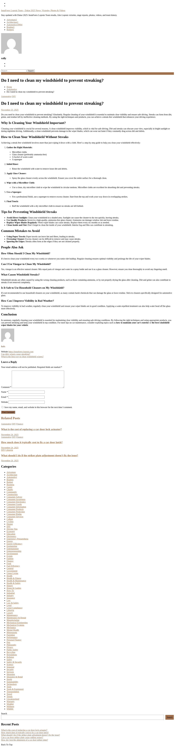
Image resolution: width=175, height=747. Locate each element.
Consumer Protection (16, 512)
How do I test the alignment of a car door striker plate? (24, 740)
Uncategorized (13, 699)
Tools (9, 687)
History (10, 585)
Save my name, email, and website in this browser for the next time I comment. (38, 407)
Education (11, 534)
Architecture (12, 22)
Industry (10, 595)
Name (4, 392)
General (10, 568)
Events (9, 556)
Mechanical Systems (15, 625)
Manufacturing (13, 620)
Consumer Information (16, 507)
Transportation (13, 691)
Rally (3, 346)
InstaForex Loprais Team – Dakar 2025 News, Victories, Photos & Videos (33, 10)
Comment (6, 387)
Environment (12, 553)
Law (9, 600)
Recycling (11, 652)
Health (9, 576)
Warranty (10, 701)
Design (10, 524)
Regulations (12, 654)
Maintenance (12, 615)
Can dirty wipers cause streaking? (15, 354)
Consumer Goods (14, 504)
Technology (12, 684)
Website (4, 402)
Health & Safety (14, 583)
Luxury (10, 613)
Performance (12, 637)
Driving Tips (12, 529)
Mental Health (13, 630)
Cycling (10, 521)
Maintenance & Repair (16, 618)
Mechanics (11, 627)
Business (10, 484)
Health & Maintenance (16, 581)
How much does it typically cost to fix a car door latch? (32, 442)
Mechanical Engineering (17, 622)
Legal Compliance (14, 608)
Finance (19, 424)
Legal (9, 605)
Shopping (11, 674)
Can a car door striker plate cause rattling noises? (22, 737)
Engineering (12, 546)
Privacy (10, 647)
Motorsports (12, 632)
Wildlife (10, 709)
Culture (10, 519)
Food (9, 563)
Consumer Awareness (16, 499)
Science (10, 664)
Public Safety (12, 650)
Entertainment (13, 549)
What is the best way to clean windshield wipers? (22, 356)
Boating (10, 27)
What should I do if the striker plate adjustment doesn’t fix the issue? (39, 455)
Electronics (11, 536)
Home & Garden (14, 588)
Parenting (11, 635)
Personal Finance (14, 640)
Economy (11, 531)
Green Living (12, 573)
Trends (9, 696)
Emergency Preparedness (17, 539)
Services (10, 672)
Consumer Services (15, 516)
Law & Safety (13, 603)
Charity (10, 489)
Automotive (14, 25)
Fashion (10, 558)
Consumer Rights (14, 514)
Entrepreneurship (14, 551)
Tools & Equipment (15, 689)
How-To (10, 590)
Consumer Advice (14, 497)
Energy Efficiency (14, 544)
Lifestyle (9, 450)
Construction (12, 494)
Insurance (11, 598)
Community (12, 492)
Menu (3, 73)
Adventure (12, 20)
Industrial (11, 593)
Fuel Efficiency (13, 566)
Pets (8, 642)
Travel (9, 694)
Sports (9, 679)
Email (4, 397)
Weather (10, 704)
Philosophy (11, 645)
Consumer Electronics (16, 502)
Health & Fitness (14, 578)
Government (12, 571)
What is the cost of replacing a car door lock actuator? (31, 429)
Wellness (10, 706)
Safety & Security (14, 662)
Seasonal (10, 667)
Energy (10, 541)
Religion (10, 657)
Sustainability (12, 682)
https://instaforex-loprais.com (20, 351)
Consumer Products (15, 509)
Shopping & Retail (15, 677)
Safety (9, 659)
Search (4, 713)
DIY (14, 96)
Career (9, 487)
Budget (10, 29)
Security (10, 669)
